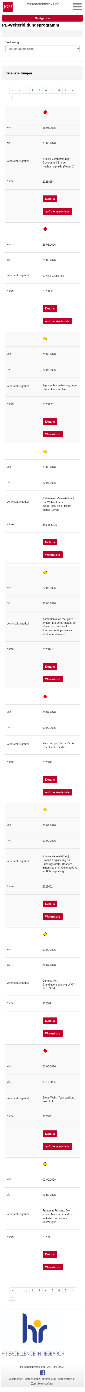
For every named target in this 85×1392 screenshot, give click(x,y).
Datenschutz (32, 1378)
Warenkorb (52, 434)
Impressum (49, 1378)
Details (50, 198)
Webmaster (15, 1378)
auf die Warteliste (57, 211)
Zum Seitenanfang (42, 1383)
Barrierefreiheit (66, 1378)
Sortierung (12, 42)
